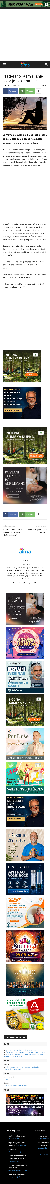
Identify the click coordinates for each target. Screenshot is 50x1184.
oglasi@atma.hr (22, 1145)
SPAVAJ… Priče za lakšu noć (16, 1085)
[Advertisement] (25, 35)
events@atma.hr (14, 1161)
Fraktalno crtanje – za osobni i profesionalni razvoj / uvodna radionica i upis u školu (24, 1055)
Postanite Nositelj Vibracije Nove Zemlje (21, 1050)
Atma (7, 85)
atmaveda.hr (43, 1154)
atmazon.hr (42, 1148)
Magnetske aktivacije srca (16, 1080)
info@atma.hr (13, 1138)
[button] (4, 64)
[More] (38, 91)
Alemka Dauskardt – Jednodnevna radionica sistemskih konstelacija (21, 1068)
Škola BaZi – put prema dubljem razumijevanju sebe (25, 1052)
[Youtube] (36, 582)
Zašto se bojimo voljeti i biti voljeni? (37, 531)
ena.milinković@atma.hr (17, 1170)
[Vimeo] (30, 582)
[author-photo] (25, 557)
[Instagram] (20, 582)
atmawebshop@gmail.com (18, 1152)
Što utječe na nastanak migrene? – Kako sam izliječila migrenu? (12, 532)
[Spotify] (25, 582)
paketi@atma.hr (18, 1177)
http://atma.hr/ (25, 564)
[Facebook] (14, 582)
